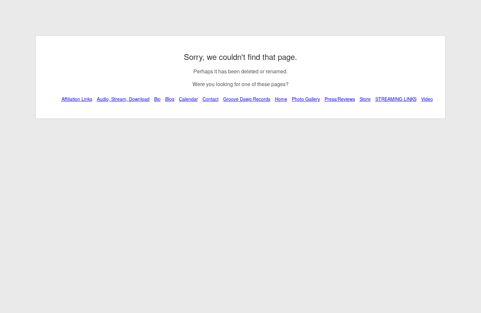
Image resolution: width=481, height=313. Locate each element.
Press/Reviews (340, 99)
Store (365, 99)
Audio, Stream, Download (123, 99)
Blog (169, 99)
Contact (211, 99)
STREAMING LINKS (396, 99)
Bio (157, 99)
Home (281, 99)
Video (427, 99)
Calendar (188, 99)
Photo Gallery (306, 99)
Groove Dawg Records (246, 99)
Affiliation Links (77, 99)
